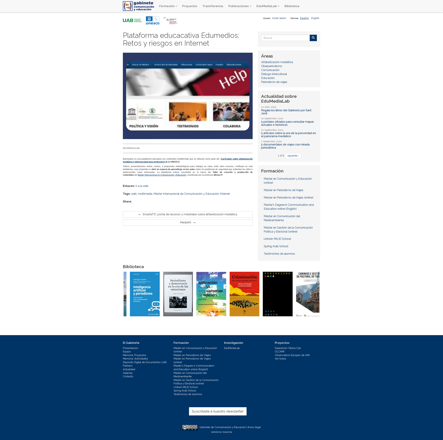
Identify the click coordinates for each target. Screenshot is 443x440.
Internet (225, 193)
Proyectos (189, 6)
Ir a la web (141, 186)
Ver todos (280, 358)
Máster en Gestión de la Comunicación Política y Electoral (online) (288, 229)
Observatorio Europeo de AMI (292, 355)
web (134, 193)
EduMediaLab (267, 6)
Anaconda (227, 432)
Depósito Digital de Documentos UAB (145, 362)
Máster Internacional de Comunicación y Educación (186, 193)
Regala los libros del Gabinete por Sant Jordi (286, 112)
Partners (128, 365)
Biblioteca (291, 6)
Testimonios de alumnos (279, 253)
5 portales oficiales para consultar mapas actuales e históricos (287, 123)
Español (304, 18)
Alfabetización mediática (277, 62)
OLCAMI (279, 351)
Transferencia (212, 6)
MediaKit (185, 222)
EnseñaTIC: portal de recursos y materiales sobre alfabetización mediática (190, 214)
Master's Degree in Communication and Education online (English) (289, 206)
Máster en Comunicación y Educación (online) (288, 180)
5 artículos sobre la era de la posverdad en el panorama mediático (288, 134)
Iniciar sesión (279, 18)
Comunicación (270, 70)
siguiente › (293, 155)
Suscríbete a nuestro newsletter (218, 411)
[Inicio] (140, 6)
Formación (167, 6)
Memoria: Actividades (135, 358)
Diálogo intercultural (274, 74)
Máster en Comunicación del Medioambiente (282, 218)
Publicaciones (239, 6)
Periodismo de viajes (274, 82)
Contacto (128, 376)
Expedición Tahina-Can (288, 348)
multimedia (145, 193)
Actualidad (129, 369)
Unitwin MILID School (277, 238)
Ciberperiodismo (271, 66)
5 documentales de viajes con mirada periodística (285, 146)
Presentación (130, 348)
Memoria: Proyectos (134, 355)
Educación (268, 78)
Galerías (128, 372)
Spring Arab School (276, 246)
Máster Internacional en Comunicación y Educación (162, 175)
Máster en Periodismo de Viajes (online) (288, 197)
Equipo (127, 351)
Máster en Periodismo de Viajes (283, 190)
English (315, 18)
